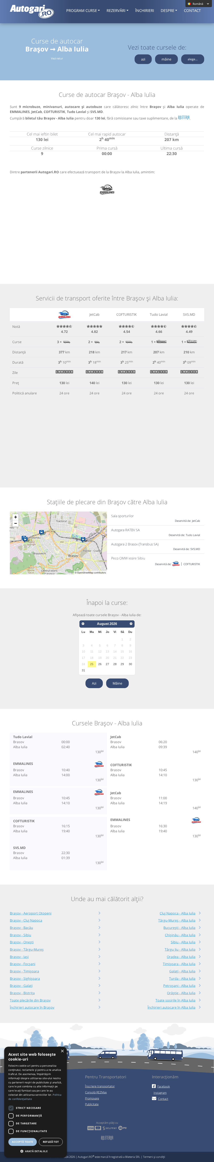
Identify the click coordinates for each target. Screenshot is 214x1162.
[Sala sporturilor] (84, 540)
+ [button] (15, 517)
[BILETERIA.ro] (184, 117)
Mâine (117, 683)
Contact (192, 10)
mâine (166, 59)
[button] (35, 1151)
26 (100, 664)
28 (115, 664)
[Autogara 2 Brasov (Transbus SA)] (42, 533)
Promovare (92, 1098)
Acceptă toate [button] (22, 1142)
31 (83, 670)
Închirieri (144, 10)
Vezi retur (57, 58)
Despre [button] (167, 10)
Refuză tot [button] (51, 1142)
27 (107, 664)
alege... (193, 59)
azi (143, 59)
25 (91, 664)
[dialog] (35, 1102)
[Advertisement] (107, 234)
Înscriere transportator (100, 1086)
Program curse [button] (81, 10)
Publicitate (92, 1104)
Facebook (163, 1086)
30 (130, 664)
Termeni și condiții (154, 1157)
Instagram (160, 1093)
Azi (94, 683)
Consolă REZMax (96, 1092)
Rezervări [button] (116, 10)
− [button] (15, 523)
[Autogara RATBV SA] (26, 540)
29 (122, 664)
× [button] (62, 1051)
